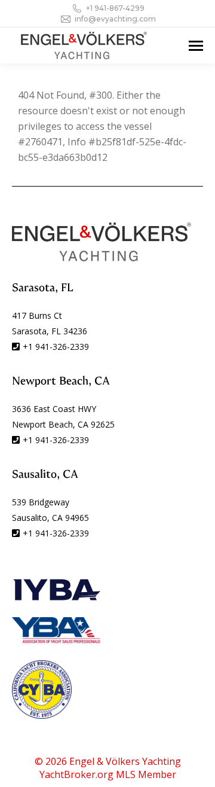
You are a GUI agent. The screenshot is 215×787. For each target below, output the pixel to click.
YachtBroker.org (76, 774)
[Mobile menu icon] (196, 46)
